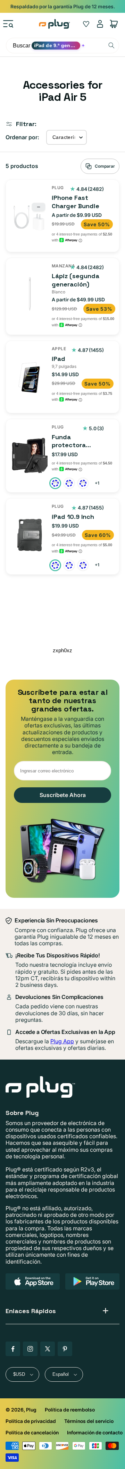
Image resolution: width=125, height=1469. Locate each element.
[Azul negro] (69, 483)
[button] (8, 24)
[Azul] (69, 565)
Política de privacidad (31, 1421)
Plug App (62, 1041)
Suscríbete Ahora (63, 794)
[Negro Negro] (55, 483)
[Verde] (83, 565)
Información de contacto (95, 1432)
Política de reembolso (70, 1410)
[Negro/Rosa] (83, 483)
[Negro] (55, 565)
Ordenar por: (22, 137)
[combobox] (62, 45)
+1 (97, 483)
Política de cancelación (32, 1432)
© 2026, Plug (21, 1410)
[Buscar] (111, 45)
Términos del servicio (89, 1421)
